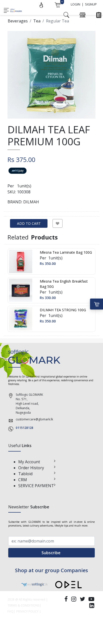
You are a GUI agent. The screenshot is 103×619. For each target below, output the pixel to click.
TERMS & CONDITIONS (24, 605)
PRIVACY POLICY (27, 611)
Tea (36, 21)
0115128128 (24, 428)
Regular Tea (57, 21)
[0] (57, 4)
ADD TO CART (29, 223)
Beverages (18, 21)
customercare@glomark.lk (34, 419)
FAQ (11, 611)
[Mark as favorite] (57, 223)
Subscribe (52, 552)
